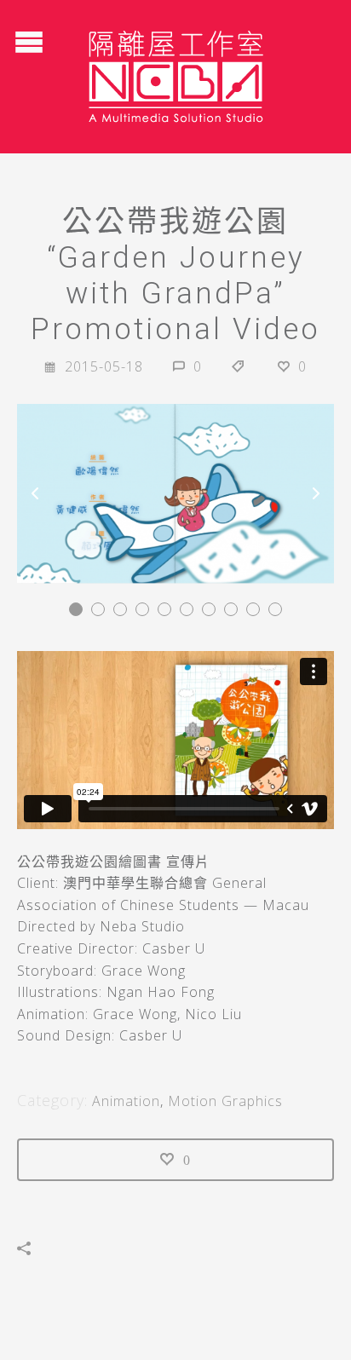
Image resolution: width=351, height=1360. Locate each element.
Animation (126, 1101)
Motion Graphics (225, 1101)
